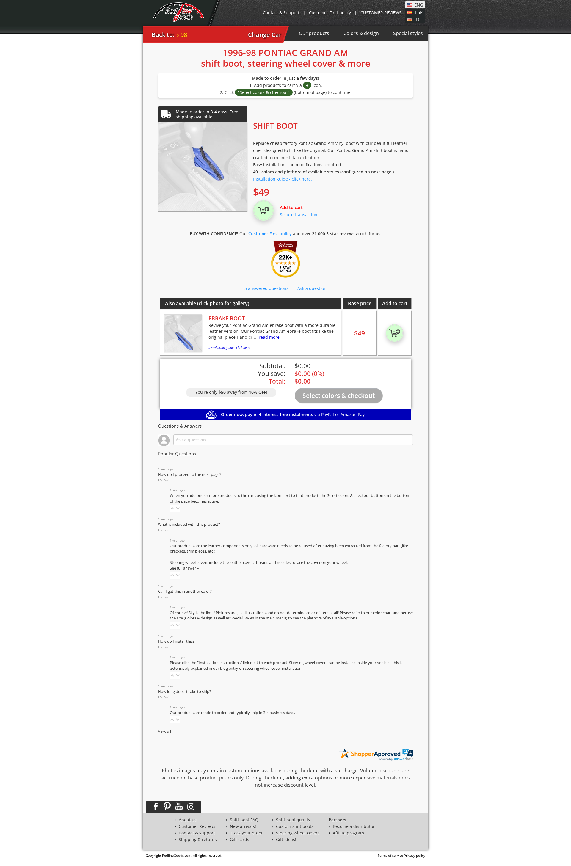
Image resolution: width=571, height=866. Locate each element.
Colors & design (361, 33)
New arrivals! (243, 826)
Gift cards (239, 839)
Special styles (408, 33)
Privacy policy (414, 855)
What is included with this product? (189, 524)
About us (188, 820)
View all (164, 731)
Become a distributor (354, 826)
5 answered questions (266, 288)
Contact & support (197, 833)
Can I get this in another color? (185, 591)
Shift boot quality (293, 820)
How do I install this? (176, 641)
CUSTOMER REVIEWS (380, 12)
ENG (418, 4)
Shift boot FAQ (244, 820)
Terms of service (390, 855)
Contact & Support (281, 12)
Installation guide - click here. (282, 179)
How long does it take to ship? (184, 691)
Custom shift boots (294, 826)
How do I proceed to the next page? (189, 474)
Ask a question (312, 288)
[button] (172, 508)
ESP (419, 12)
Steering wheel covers (298, 833)
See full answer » (184, 568)
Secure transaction (298, 214)
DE (419, 19)
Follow (163, 479)
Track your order (246, 833)
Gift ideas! (286, 839)
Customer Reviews (197, 826)
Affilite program (348, 833)
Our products (314, 33)
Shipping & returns (198, 839)
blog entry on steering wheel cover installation (261, 668)
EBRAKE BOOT (226, 318)
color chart (383, 612)
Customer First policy (330, 12)
